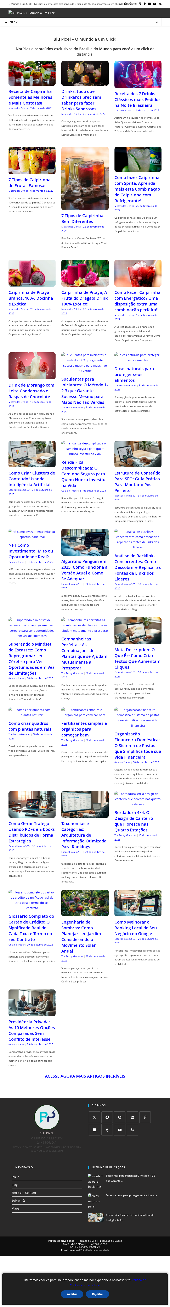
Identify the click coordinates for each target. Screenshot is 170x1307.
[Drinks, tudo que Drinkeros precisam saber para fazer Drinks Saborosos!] (84, 83)
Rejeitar (97, 1294)
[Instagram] (119, 1117)
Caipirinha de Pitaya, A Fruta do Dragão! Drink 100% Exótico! (84, 298)
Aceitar (72, 1294)
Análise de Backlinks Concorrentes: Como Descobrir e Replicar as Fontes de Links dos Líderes (137, 567)
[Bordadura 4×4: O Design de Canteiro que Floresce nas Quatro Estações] (138, 804)
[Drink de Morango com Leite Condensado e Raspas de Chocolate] (32, 377)
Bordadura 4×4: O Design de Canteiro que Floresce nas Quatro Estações (133, 821)
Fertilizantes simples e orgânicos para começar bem (84, 729)
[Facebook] (107, 1117)
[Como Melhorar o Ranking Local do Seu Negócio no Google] (138, 913)
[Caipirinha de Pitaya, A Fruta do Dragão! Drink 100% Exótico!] (84, 284)
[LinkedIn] (132, 1117)
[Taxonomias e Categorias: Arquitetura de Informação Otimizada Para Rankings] (84, 815)
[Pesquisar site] (157, 22)
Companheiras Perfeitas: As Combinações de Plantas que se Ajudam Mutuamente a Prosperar (84, 653)
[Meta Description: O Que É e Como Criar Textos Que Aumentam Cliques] (138, 641)
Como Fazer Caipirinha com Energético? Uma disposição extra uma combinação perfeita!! (137, 301)
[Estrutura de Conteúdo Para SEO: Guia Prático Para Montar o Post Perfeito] (138, 465)
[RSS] (132, 1129)
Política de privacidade (61, 1241)
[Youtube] (119, 1129)
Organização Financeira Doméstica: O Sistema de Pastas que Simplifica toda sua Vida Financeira (137, 745)
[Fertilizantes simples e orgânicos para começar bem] (84, 715)
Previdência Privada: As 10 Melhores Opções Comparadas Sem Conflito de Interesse (31, 1030)
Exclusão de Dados (111, 1241)
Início (15, 1177)
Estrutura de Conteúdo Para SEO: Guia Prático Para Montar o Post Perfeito (137, 481)
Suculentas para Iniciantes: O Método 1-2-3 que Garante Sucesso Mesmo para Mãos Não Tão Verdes (84, 390)
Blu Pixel (68, 1244)
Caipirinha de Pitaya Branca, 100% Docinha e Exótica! (30, 298)
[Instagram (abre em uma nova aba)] (135, 4)
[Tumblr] (107, 1129)
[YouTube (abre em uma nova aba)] (155, 4)
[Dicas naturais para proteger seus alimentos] (138, 360)
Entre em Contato (24, 1193)
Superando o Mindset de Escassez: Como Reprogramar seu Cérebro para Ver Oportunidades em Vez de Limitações (31, 658)
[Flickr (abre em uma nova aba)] (149, 4)
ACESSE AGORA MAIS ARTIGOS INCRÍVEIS (85, 1076)
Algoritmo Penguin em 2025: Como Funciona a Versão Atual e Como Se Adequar (84, 570)
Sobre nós (19, 1200)
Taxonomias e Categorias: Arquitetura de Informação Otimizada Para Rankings (84, 835)
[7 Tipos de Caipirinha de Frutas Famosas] (32, 171)
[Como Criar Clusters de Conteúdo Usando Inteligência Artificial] (32, 465)
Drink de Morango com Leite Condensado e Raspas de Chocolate (31, 390)
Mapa (15, 1208)
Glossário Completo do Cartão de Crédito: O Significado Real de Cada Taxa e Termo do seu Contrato (31, 927)
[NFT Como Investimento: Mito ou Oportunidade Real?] (32, 537)
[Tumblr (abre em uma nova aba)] (145, 4)
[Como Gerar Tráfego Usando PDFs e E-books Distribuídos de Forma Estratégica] (32, 815)
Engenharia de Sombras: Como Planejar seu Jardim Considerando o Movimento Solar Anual (81, 936)
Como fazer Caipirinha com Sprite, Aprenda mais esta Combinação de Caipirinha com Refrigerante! (137, 189)
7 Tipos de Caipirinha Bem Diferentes (82, 218)
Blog (15, 1185)
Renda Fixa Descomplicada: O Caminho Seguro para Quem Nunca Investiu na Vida (83, 473)
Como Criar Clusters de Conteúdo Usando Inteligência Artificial (31, 478)
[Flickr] (94, 1129)
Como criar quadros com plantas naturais (29, 726)
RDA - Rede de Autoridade (94, 1250)
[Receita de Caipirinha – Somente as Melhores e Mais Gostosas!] (32, 83)
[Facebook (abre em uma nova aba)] (125, 4)
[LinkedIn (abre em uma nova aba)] (140, 4)
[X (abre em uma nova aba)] (120, 4)
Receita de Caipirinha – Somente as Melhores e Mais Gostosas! (31, 97)
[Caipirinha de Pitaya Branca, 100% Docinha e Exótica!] (32, 284)
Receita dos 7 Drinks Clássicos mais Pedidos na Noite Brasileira (137, 99)
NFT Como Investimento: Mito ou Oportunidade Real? (30, 551)
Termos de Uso (87, 1241)
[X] (94, 1117)
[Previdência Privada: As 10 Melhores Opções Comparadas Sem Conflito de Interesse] (32, 1013)
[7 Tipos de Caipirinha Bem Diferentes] (84, 207)
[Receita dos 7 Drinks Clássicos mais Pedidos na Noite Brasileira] (138, 85)
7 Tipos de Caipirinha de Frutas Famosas (29, 182)
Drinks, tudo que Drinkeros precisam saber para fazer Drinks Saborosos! (81, 100)
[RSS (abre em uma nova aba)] (160, 4)
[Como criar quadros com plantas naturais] (32, 715)
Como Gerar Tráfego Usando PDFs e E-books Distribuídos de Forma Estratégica (31, 832)
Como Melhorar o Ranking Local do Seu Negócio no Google (135, 927)
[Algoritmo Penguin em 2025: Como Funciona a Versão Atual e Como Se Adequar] (84, 553)
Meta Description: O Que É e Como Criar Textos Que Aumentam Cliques (137, 658)
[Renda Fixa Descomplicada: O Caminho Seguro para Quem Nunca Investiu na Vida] (84, 454)
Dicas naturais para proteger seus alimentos (134, 374)
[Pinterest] (145, 1117)
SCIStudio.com (84, 1244)
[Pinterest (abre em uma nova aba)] (130, 4)
